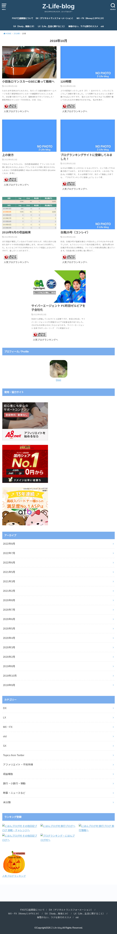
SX (5, 745)
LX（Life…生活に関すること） (52, 26)
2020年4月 (9, 638)
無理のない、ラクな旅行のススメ (83, 26)
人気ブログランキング (14, 876)
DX (5, 708)
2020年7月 (9, 609)
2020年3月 (9, 647)
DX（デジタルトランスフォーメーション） (55, 18)
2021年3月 (9, 581)
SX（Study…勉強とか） (24, 26)
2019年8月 (9, 666)
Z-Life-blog (58, 6)
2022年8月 (9, 543)
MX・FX (8, 727)
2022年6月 (9, 562)
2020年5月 (9, 628)
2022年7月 (9, 553)
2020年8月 (9, 600)
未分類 (7, 802)
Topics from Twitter (13, 755)
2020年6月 (9, 619)
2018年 (17, 34)
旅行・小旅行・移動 (14, 783)
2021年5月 (9, 572)
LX (4, 717)
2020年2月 (9, 656)
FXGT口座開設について (22, 18)
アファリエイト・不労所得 (18, 764)
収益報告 (8, 774)
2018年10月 (10, 675)
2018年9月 (9, 685)
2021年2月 (9, 590)
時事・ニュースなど (14, 793)
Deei (58, 380)
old (102, 26)
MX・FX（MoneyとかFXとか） (91, 18)
